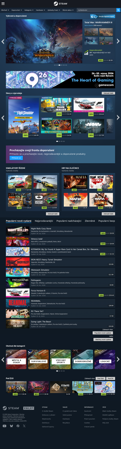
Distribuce (45, 423)
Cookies (87, 423)
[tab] (18, 221)
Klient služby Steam (109, 411)
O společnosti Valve (70, 411)
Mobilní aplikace (108, 415)
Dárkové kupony (48, 427)
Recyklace (66, 423)
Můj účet (105, 423)
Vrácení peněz (89, 427)
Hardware (66, 419)
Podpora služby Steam (110, 419)
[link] (98, 60)
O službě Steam (47, 411)
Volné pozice (67, 415)
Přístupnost (88, 415)
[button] (5, 10)
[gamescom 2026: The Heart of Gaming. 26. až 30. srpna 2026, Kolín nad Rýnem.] (60, 79)
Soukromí (87, 411)
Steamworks (46, 419)
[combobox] (96, 10)
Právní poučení (89, 419)
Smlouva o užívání (48, 415)
